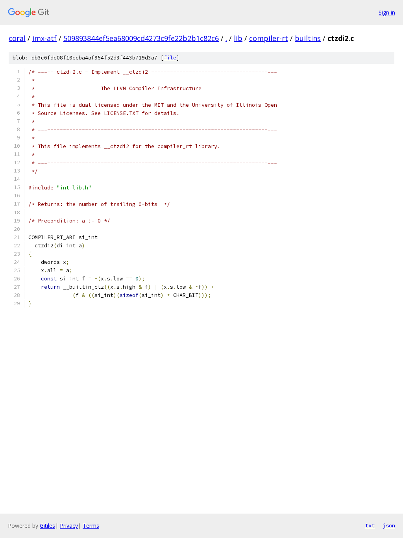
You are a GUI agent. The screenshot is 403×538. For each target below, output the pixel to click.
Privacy (69, 525)
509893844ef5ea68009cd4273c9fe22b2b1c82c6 (141, 38)
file (170, 57)
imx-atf (44, 38)
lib (238, 38)
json (389, 525)
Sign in (387, 12)
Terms (91, 525)
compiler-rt (268, 38)
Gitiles (47, 525)
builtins (308, 38)
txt (370, 525)
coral (17, 38)
